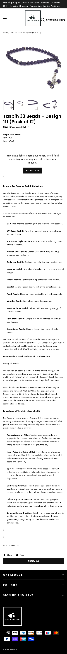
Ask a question (11, 546)
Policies (10, 585)
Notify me (33, 560)
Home (5, 32)
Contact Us (32, 170)
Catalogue (13, 575)
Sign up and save (18, 595)
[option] (33, 67)
